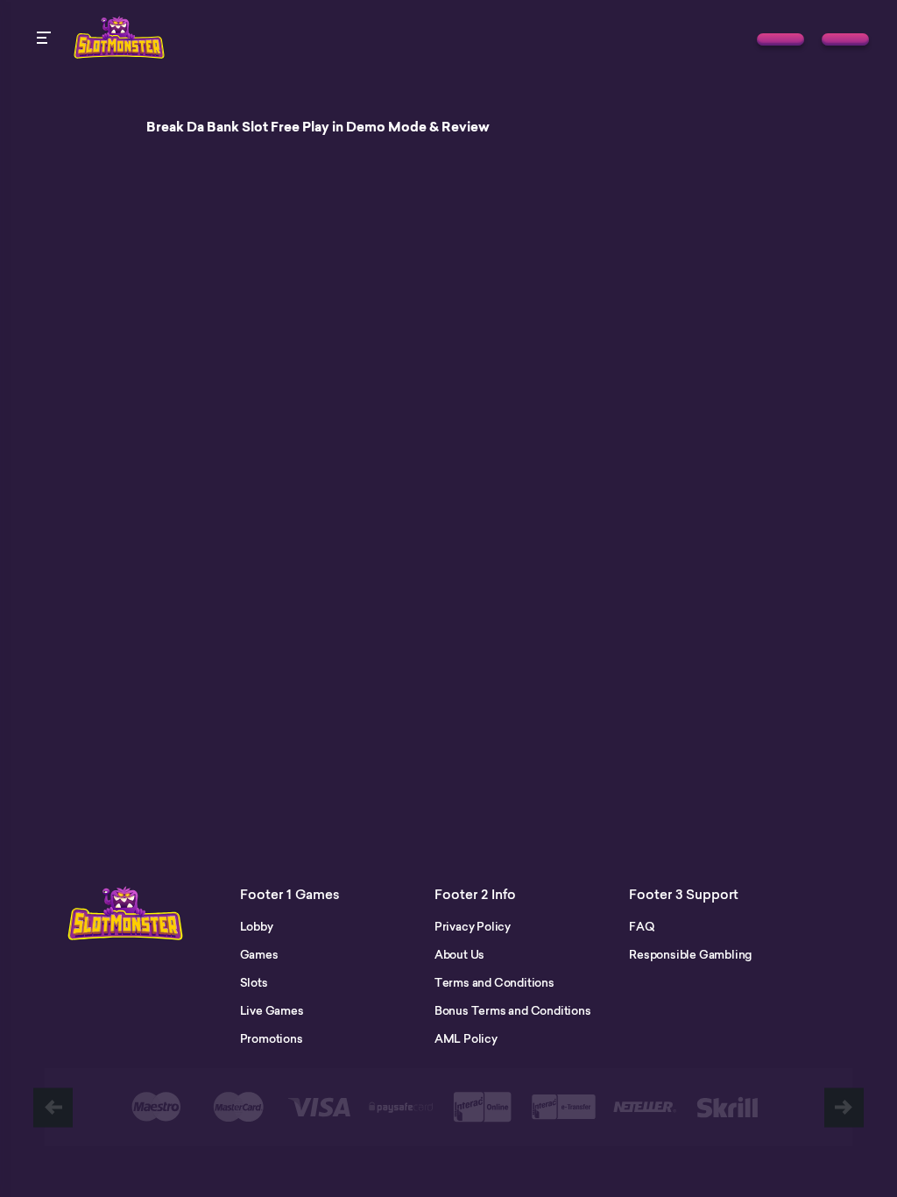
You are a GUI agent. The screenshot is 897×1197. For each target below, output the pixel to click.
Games (259, 954)
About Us (459, 954)
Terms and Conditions (494, 982)
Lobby (256, 926)
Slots (254, 982)
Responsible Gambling (690, 954)
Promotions (271, 1038)
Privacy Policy (472, 926)
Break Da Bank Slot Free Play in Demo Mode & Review (318, 127)
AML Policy (466, 1038)
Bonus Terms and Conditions (512, 1010)
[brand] (780, 39)
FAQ (641, 926)
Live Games (272, 1010)
